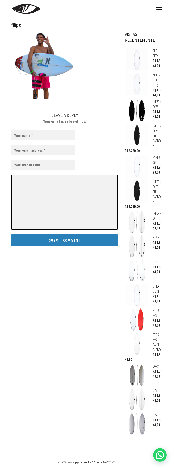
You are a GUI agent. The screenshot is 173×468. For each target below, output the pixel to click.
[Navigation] (159, 9)
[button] (160, 455)
